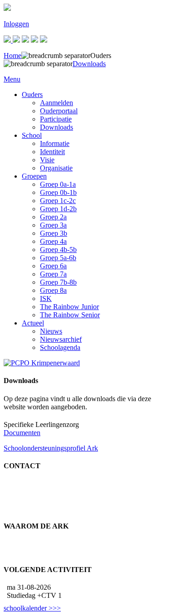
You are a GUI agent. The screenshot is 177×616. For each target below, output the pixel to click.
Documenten (22, 433)
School (32, 135)
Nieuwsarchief (61, 339)
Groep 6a (53, 266)
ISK (46, 298)
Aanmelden (56, 103)
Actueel (33, 323)
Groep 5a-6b (58, 258)
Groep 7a (53, 274)
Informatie (54, 143)
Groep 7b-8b (58, 282)
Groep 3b (53, 233)
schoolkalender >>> (32, 608)
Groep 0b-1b (58, 192)
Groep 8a (53, 290)
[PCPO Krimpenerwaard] (42, 363)
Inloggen (16, 24)
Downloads (56, 127)
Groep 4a (53, 241)
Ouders (32, 94)
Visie (47, 160)
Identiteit (52, 151)
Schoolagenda (60, 347)
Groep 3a (53, 225)
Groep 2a (53, 217)
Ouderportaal (59, 111)
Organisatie (56, 168)
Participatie (56, 119)
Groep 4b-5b (58, 249)
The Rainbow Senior (70, 315)
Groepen (34, 176)
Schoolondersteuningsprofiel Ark (51, 448)
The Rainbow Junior (69, 306)
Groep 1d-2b (58, 209)
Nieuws (51, 331)
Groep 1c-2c (58, 200)
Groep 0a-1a (58, 184)
